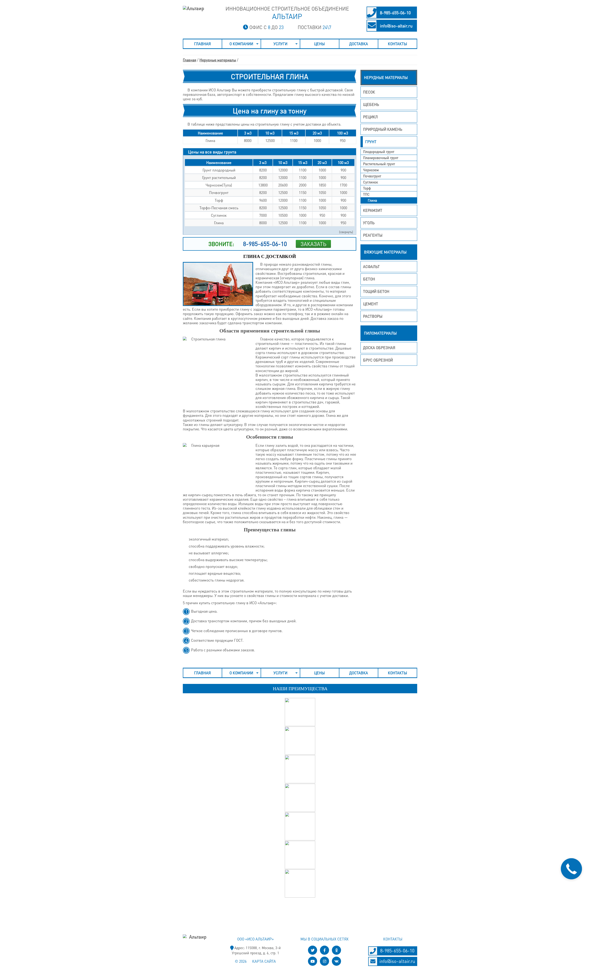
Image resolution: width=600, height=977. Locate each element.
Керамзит (372, 210)
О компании (241, 43)
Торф (367, 188)
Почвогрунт (372, 176)
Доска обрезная (379, 347)
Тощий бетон (376, 291)
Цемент (370, 303)
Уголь (369, 222)
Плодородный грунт (378, 151)
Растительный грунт (379, 163)
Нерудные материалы (217, 59)
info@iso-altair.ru (396, 25)
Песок (369, 91)
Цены (319, 43)
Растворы (372, 316)
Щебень (371, 104)
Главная (202, 43)
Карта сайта (264, 961)
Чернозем (371, 170)
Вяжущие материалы (385, 252)
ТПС (366, 194)
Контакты (397, 43)
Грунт (370, 141)
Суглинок (370, 182)
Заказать (313, 243)
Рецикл (370, 116)
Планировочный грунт (380, 157)
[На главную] (194, 17)
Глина (372, 200)
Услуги (280, 43)
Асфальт (371, 266)
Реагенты (372, 235)
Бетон (369, 278)
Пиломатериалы (380, 333)
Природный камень (382, 129)
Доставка (358, 43)
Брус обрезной (378, 360)
